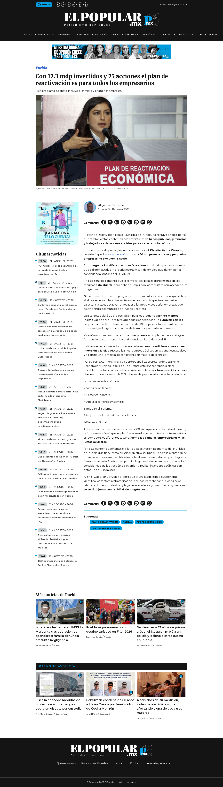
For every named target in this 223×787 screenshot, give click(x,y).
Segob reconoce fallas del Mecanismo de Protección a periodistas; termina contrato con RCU (57, 515)
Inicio (28, 34)
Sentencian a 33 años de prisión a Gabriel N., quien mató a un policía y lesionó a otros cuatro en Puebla (161, 634)
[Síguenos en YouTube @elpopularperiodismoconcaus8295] (74, 4)
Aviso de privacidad (159, 763)
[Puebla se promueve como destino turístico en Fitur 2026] (110, 611)
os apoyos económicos (118, 254)
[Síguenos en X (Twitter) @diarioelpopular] (63, 4)
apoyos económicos (149, 522)
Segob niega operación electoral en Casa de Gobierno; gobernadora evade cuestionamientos (57, 419)
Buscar (46, 4)
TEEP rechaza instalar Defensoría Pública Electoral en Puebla (57, 563)
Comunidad (43, 34)
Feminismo (65, 34)
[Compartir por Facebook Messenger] (136, 222)
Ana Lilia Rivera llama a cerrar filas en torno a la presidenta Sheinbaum (58, 395)
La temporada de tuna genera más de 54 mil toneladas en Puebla (58, 493)
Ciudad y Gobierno (125, 34)
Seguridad (105, 714)
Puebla (41, 68)
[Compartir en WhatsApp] (116, 222)
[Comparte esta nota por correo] (129, 222)
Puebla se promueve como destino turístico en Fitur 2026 (109, 629)
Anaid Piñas (91, 714)
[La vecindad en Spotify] (57, 223)
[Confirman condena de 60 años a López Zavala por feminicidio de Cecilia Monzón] (110, 684)
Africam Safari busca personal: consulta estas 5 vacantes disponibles (56, 374)
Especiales (207, 34)
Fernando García (43, 645)
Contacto (136, 763)
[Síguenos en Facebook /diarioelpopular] (58, 4)
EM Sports (186, 34)
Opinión (146, 34)
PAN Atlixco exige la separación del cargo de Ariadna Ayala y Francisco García (58, 270)
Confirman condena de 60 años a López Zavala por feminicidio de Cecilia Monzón (57, 309)
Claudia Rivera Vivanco (106, 528)
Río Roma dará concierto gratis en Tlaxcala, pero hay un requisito (57, 441)
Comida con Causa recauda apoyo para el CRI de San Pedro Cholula (58, 289)
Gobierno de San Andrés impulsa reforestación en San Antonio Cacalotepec (57, 352)
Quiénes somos (66, 763)
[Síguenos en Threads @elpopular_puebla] (85, 4)
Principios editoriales (94, 763)
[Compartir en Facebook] (103, 222)
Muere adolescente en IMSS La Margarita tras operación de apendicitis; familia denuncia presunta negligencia (60, 634)
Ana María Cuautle (44, 714)
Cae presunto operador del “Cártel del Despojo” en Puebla (58, 458)
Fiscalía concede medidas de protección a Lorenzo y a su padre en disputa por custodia (58, 330)
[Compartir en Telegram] (123, 222)
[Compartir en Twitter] (110, 222)
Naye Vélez (142, 718)
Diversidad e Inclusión (92, 34)
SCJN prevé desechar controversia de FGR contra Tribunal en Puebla (58, 476)
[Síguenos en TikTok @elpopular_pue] (80, 4)
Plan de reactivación (105, 522)
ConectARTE (167, 34)
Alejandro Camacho (111, 205)
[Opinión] (111, 51)
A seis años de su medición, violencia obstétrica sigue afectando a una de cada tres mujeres (55, 541)
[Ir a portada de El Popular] (111, 19)
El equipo (119, 763)
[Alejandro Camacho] (90, 207)
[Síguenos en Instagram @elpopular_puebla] (69, 4)
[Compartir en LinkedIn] (142, 222)
